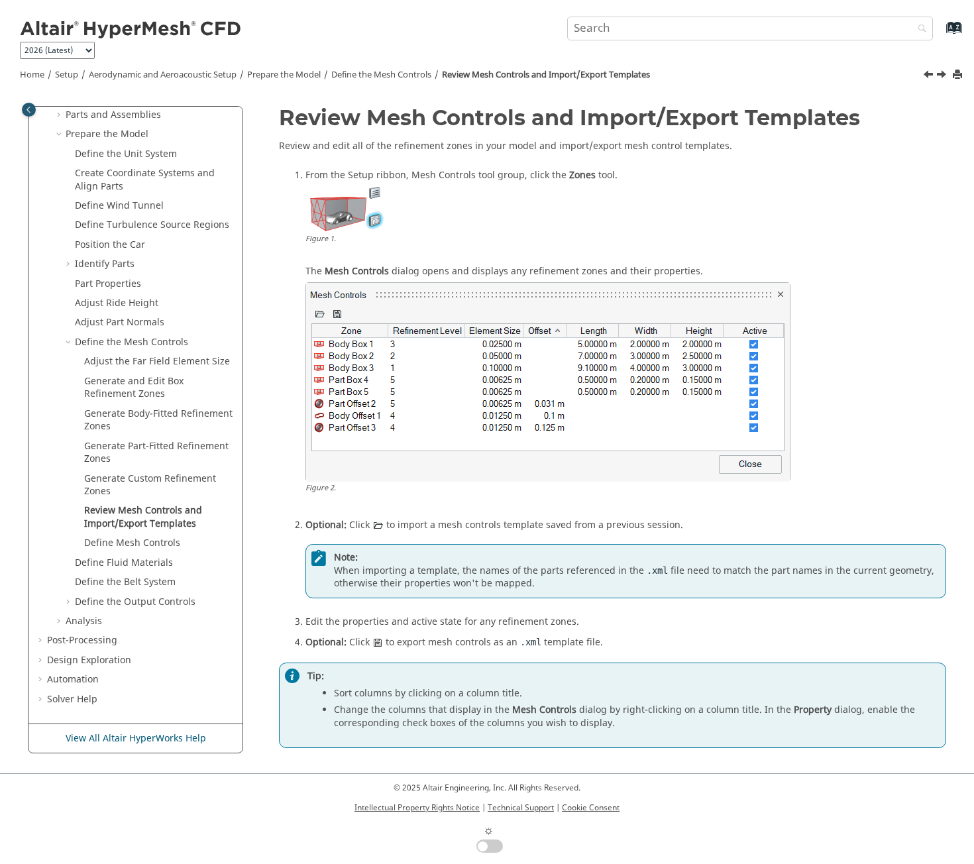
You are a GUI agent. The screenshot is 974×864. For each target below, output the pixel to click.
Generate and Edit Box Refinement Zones (134, 388)
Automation (73, 679)
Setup (66, 75)
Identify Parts (105, 264)
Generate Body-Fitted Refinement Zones (158, 420)
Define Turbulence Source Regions (152, 225)
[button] (60, 115)
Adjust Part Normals (119, 322)
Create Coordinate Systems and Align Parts (145, 179)
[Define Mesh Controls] (943, 76)
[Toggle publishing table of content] (29, 110)
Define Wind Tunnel (119, 206)
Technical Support (521, 808)
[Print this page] (958, 75)
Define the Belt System (125, 582)
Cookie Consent (591, 808)
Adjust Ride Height (116, 303)
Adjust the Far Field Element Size (157, 361)
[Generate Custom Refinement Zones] (929, 76)
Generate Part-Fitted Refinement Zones (156, 452)
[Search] (919, 29)
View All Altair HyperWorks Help (136, 738)
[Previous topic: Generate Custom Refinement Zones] (929, 76)
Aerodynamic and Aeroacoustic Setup (163, 75)
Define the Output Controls (135, 602)
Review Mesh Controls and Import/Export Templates (546, 75)
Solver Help (72, 699)
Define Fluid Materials (124, 563)
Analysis (84, 621)
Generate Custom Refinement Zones (150, 485)
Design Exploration (89, 660)
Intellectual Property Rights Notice (417, 808)
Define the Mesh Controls (381, 75)
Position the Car (110, 245)
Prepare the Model (284, 75)
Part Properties (108, 284)
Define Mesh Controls (132, 543)
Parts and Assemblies (113, 115)
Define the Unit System (126, 154)
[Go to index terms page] (940, 34)
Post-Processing (82, 640)
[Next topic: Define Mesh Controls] (943, 76)
